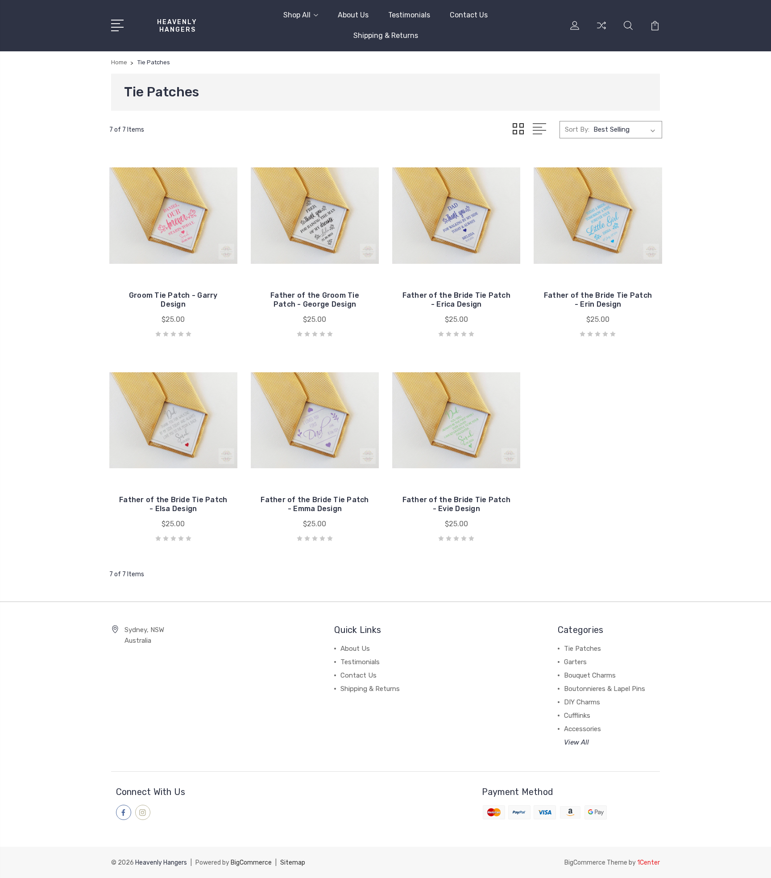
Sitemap (292, 862)
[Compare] (601, 31)
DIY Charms (582, 702)
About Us (353, 15)
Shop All (297, 15)
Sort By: (577, 129)
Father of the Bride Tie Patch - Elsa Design (173, 504)
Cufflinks (577, 716)
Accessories (582, 729)
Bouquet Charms (590, 675)
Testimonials (409, 15)
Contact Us (469, 15)
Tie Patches (582, 649)
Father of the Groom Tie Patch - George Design (314, 299)
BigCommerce (251, 862)
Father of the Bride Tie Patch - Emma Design (315, 504)
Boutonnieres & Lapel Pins (604, 689)
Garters (575, 662)
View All (576, 742)
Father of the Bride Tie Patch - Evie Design (456, 504)
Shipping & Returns (385, 35)
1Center (648, 862)
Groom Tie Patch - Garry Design (173, 299)
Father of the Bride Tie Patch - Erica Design (456, 299)
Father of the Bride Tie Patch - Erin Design (598, 299)
